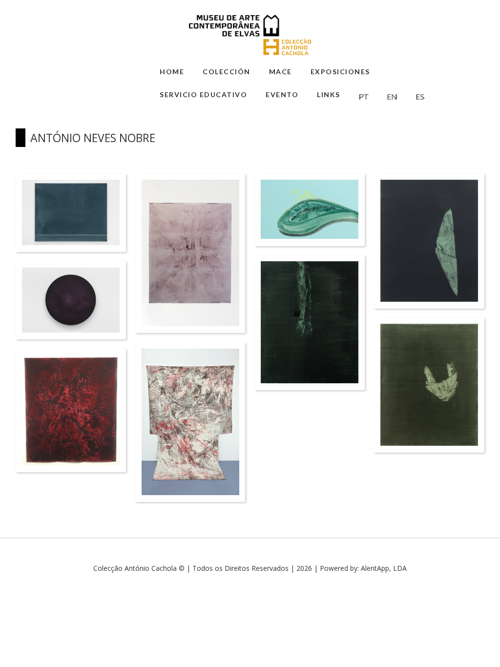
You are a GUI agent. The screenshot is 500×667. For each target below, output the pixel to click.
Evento (282, 94)
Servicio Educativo (203, 94)
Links (328, 94)
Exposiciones (340, 71)
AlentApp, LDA (384, 568)
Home (172, 71)
